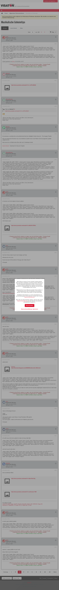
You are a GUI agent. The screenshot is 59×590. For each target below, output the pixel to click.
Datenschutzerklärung (29, 297)
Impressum (35, 309)
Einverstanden (29, 305)
